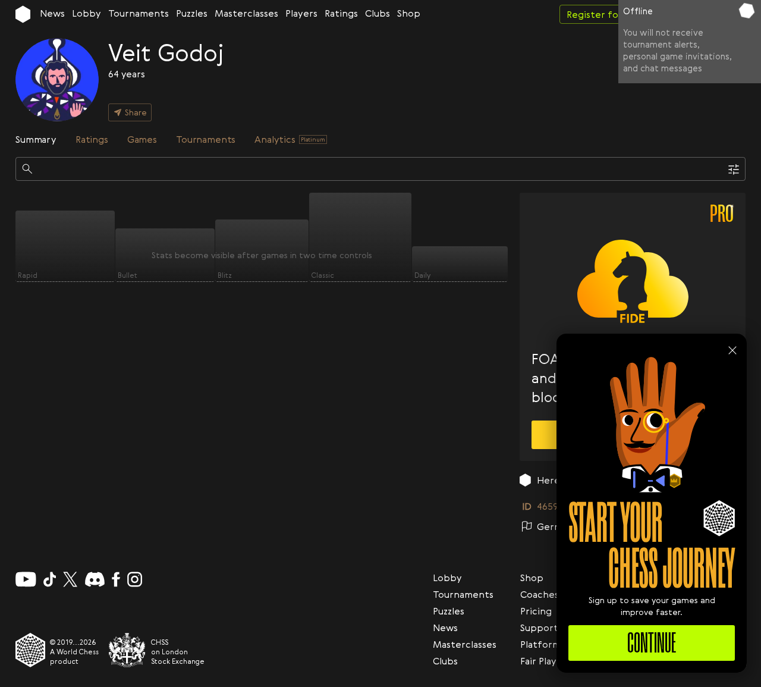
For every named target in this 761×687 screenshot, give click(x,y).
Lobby (86, 13)
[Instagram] (134, 579)
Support (539, 627)
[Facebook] (116, 579)
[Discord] (95, 579)
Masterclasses (246, 13)
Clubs (377, 13)
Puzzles (191, 13)
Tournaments (138, 13)
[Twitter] (70, 579)
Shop (408, 13)
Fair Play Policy (553, 660)
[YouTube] (25, 579)
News (52, 13)
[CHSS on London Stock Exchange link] (127, 650)
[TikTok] (49, 579)
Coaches (539, 594)
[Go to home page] (22, 14)
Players (301, 13)
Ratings (341, 13)
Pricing (536, 610)
